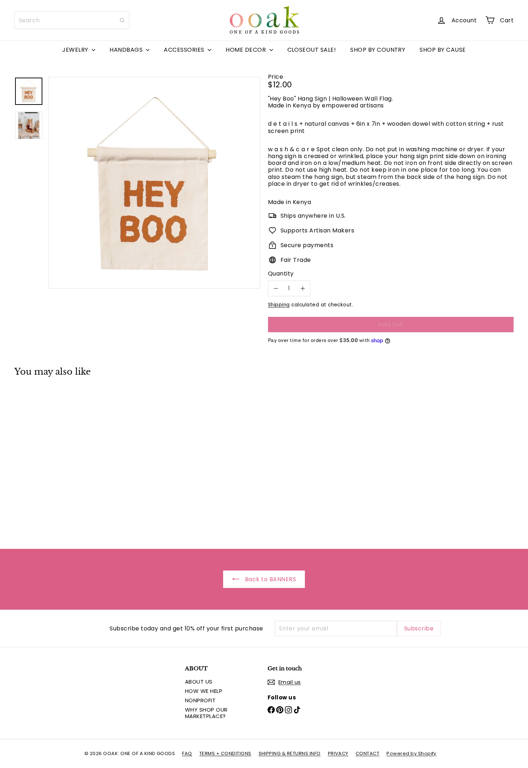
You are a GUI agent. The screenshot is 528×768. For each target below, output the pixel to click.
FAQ (187, 753)
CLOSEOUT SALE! (311, 50)
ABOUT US (199, 681)
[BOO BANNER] (53, 457)
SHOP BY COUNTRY (377, 50)
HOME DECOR (246, 50)
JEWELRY (76, 50)
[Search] (122, 20)
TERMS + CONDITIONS (225, 753)
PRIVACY (338, 753)
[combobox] (71, 20)
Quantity (281, 273)
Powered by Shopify (411, 753)
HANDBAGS (127, 50)
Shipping (279, 304)
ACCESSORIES (185, 50)
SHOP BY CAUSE (443, 50)
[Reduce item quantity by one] (275, 288)
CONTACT (367, 753)
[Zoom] (154, 182)
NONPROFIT (200, 700)
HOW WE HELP (203, 691)
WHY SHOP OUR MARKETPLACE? (206, 713)
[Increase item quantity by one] (302, 288)
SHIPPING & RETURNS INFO (290, 753)
